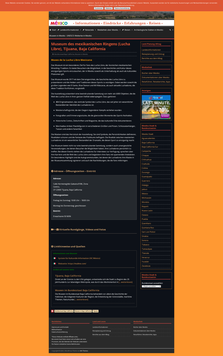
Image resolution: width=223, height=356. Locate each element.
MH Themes (84, 351)
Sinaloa (145, 236)
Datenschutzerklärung (59, 332)
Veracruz (146, 257)
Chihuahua (146, 159)
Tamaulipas (147, 249)
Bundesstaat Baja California (64, 54)
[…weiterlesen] (125, 282)
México (145, 193)
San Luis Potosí (148, 232)
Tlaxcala (145, 253)
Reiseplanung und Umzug (153, 54)
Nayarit (145, 206)
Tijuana (95, 311)
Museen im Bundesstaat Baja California (77, 290)
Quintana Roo (148, 227)
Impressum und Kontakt (60, 327)
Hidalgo (145, 185)
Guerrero (146, 181)
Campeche (146, 151)
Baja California (148, 142)
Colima (145, 168)
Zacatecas (146, 266)
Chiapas (145, 155)
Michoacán (146, 198)
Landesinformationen (69, 30)
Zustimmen (98, 8)
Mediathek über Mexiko (107, 30)
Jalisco (144, 189)
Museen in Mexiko (57, 35)
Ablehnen (108, 8)
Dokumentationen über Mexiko (155, 77)
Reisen (127, 30)
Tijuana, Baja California (68, 275)
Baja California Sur (150, 147)
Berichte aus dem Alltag (152, 58)
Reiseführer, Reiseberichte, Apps (156, 81)
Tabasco (145, 244)
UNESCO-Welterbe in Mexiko (79, 35)
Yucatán (145, 261)
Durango (146, 172)
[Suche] (171, 30)
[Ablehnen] (220, 6)
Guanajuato (147, 176)
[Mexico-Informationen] (111, 17)
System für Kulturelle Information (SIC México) (79, 258)
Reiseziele (89, 30)
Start (54, 30)
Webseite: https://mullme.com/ (72, 263)
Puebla (145, 219)
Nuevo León (147, 210)
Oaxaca (145, 215)
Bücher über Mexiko (151, 73)
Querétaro (146, 223)
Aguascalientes (148, 138)
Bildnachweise (57, 329)
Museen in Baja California (83, 311)
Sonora (145, 240)
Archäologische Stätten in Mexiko (148, 30)
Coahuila (145, 164)
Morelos (145, 202)
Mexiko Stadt (147, 134)
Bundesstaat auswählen (152, 283)
